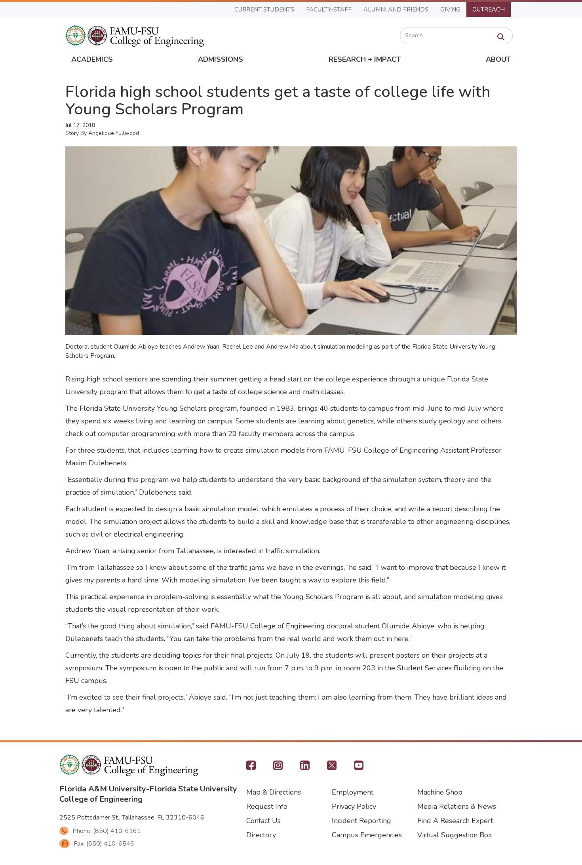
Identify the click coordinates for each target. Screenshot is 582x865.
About (498, 59)
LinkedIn (305, 768)
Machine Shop (439, 792)
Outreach (488, 9)
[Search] (501, 36)
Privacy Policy (354, 806)
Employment (352, 792)
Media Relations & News (456, 806)
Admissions (220, 59)
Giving (450, 9)
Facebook (251, 768)
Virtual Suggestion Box (454, 835)
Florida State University (193, 788)
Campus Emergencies (367, 835)
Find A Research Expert (455, 820)
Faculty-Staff (329, 9)
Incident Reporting (361, 820)
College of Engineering (101, 799)
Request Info (266, 806)
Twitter (332, 768)
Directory (261, 835)
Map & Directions (273, 792)
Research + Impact (365, 59)
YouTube (358, 768)
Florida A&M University (102, 788)
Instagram (278, 768)
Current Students (264, 9)
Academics (92, 59)
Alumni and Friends (395, 9)
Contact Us (263, 820)
